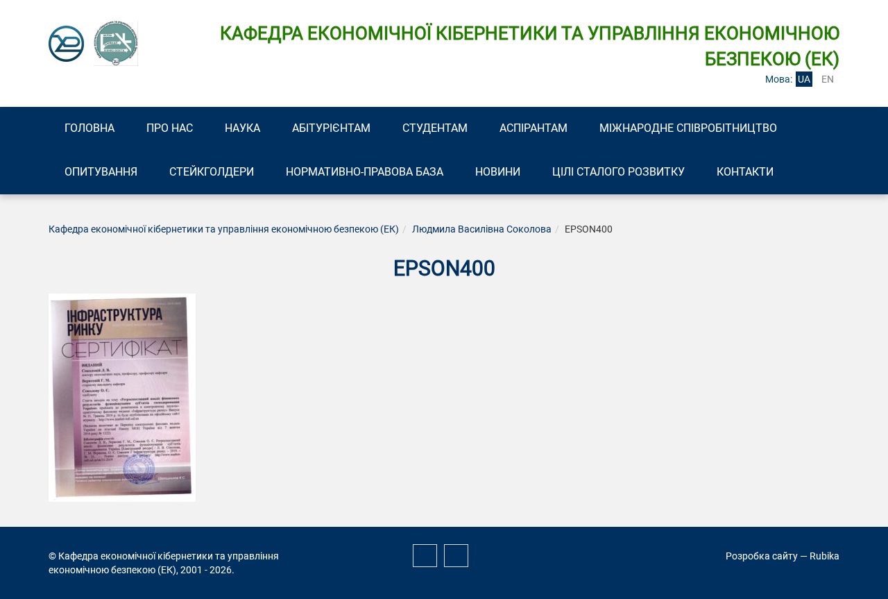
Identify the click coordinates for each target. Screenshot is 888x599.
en (827, 79)
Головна (89, 128)
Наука (242, 128)
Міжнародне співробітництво (688, 128)
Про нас (169, 128)
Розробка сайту (762, 556)
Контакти (745, 171)
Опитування (101, 171)
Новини (497, 171)
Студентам (435, 128)
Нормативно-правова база (364, 171)
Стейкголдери (211, 171)
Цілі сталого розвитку (618, 171)
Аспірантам (533, 128)
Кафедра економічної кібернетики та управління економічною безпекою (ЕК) (224, 229)
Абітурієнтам (331, 128)
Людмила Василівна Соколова (482, 229)
